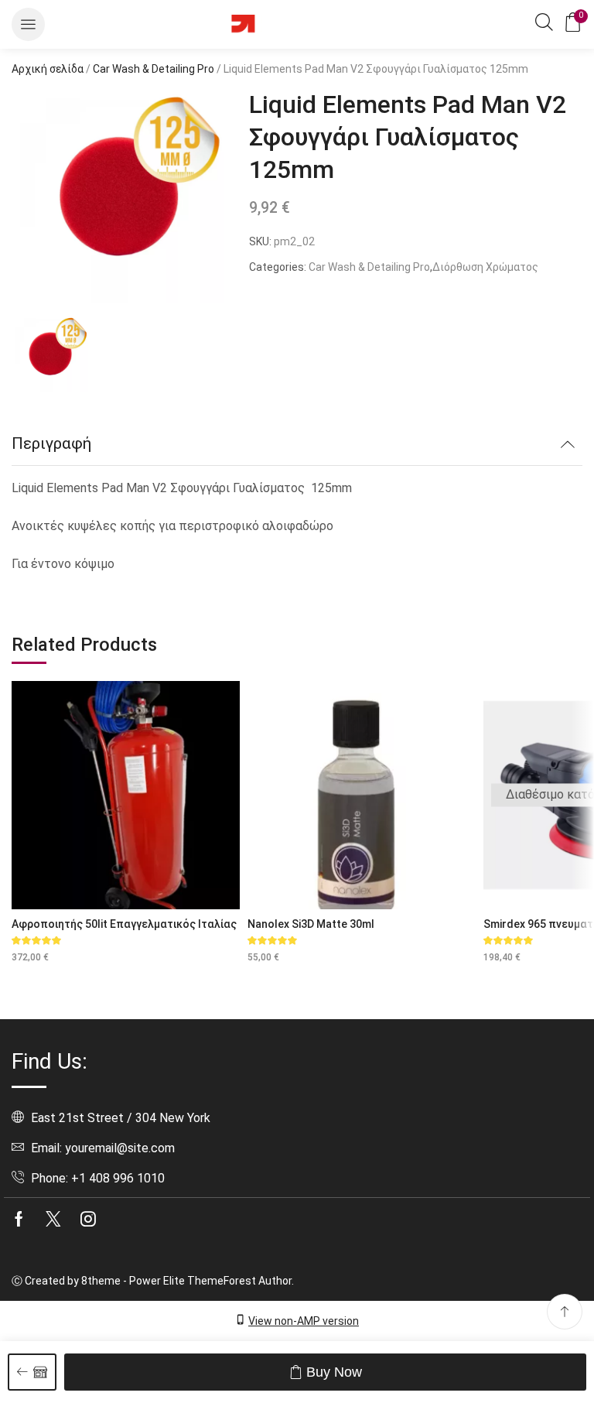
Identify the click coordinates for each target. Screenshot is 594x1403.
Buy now (334, 1372)
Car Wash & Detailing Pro (153, 69)
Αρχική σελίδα (48, 69)
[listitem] (50, 356)
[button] (28, 24)
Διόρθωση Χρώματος (485, 267)
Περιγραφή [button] (51, 443)
